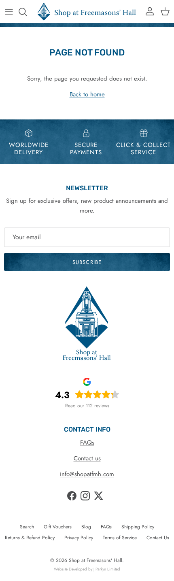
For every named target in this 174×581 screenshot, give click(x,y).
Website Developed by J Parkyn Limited (87, 569)
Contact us (87, 458)
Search (27, 526)
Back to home (87, 94)
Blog (86, 526)
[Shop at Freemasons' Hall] (87, 11)
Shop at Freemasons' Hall (95, 560)
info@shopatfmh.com (87, 474)
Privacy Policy (78, 537)
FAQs (87, 442)
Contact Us (157, 537)
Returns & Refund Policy (30, 537)
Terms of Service (120, 537)
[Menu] (9, 12)
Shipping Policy (137, 526)
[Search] (27, 12)
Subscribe (86, 262)
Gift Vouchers (58, 526)
